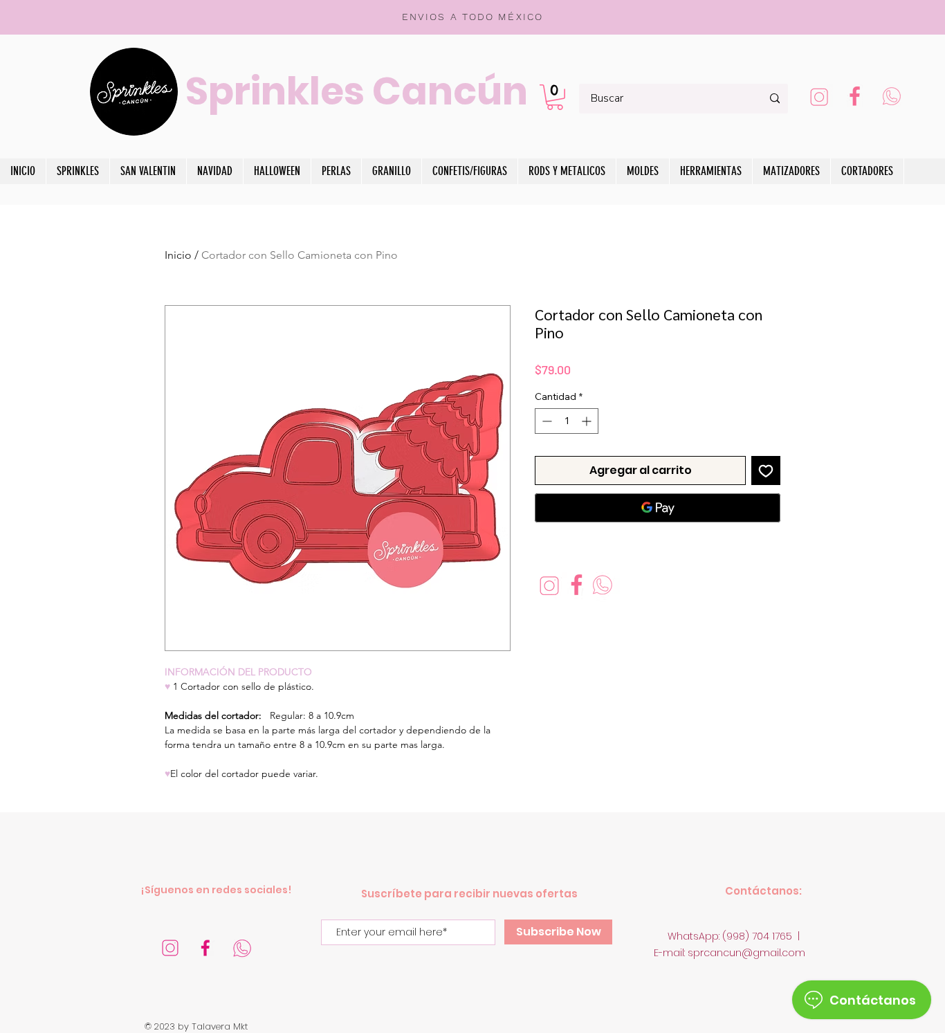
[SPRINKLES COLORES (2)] (855, 98)
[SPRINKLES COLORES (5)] (170, 948)
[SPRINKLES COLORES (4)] (206, 948)
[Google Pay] (657, 507)
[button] (555, 97)
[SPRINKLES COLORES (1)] (891, 98)
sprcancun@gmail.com (746, 953)
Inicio (178, 255)
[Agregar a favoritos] (765, 470)
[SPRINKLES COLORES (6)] (242, 948)
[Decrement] (545, 421)
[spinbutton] (566, 421)
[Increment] (587, 421)
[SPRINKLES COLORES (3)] (819, 98)
